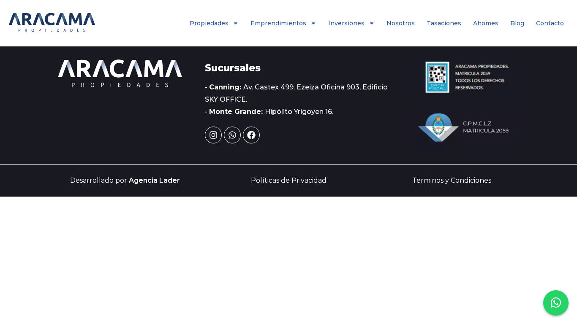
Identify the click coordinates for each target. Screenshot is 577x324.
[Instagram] (213, 135)
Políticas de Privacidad (289, 180)
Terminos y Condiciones (451, 180)
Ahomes (485, 23)
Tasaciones (444, 23)
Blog (517, 23)
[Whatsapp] (232, 135)
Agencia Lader (154, 180)
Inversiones (346, 23)
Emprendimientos (278, 23)
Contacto (550, 23)
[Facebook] (251, 135)
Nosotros (400, 23)
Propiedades (209, 23)
